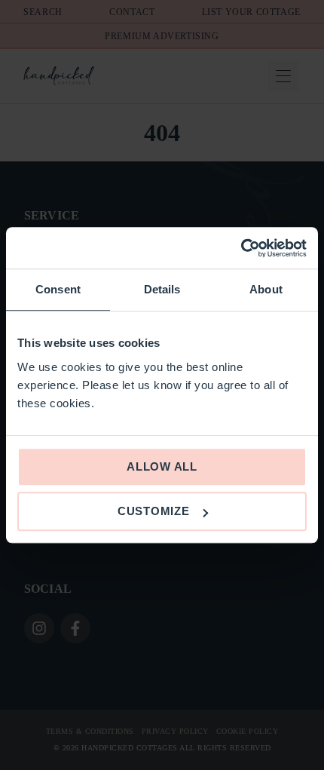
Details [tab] (162, 289)
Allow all (162, 466)
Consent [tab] (58, 289)
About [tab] (266, 289)
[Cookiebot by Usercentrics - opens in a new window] (241, 248)
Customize (154, 511)
